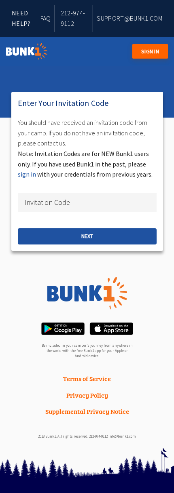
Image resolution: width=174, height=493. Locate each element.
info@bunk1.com (122, 436)
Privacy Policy (87, 395)
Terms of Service (87, 378)
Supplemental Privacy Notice (87, 411)
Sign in (150, 51)
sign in (27, 174)
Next (87, 236)
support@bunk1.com (129, 18)
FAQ (45, 18)
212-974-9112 (73, 18)
